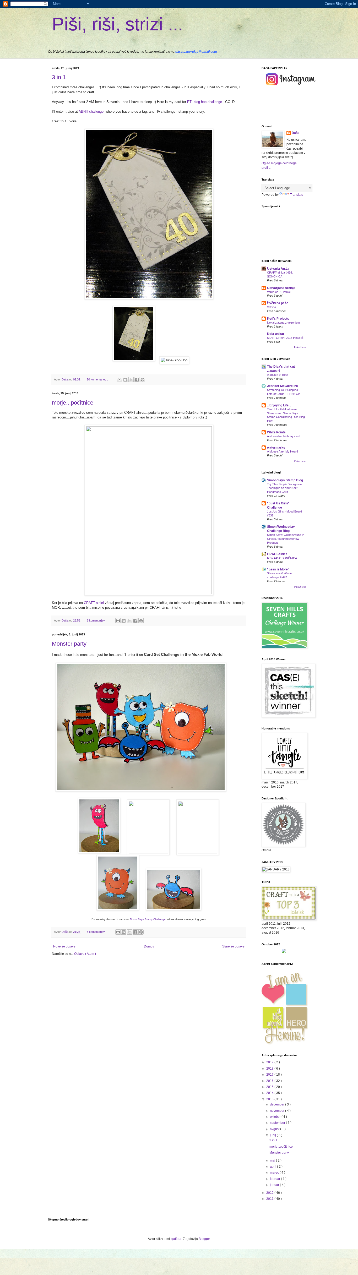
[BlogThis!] (125, 379)
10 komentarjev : (98, 379)
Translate (296, 195)
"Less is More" (278, 569)
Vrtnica (271, 307)
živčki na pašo (277, 303)
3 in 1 (59, 77)
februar (275, 1179)
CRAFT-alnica (277, 554)
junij (273, 1135)
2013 (270, 1099)
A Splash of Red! (277, 374)
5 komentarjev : (97, 620)
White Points (276, 432)
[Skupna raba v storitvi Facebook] (136, 379)
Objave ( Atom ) (85, 954)
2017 (270, 1074)
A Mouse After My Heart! (282, 451)
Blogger (204, 1239)
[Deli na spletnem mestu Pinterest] (142, 379)
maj (273, 1160)
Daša (296, 133)
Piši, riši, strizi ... (117, 24)
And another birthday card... (284, 436)
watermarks (276, 447)
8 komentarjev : (97, 931)
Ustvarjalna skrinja (281, 288)
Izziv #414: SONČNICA (282, 558)
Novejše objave (64, 946)
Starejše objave (233, 946)
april (273, 1166)
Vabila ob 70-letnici (278, 291)
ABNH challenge (91, 111)
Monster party (69, 643)
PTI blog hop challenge (204, 102)
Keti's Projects (278, 318)
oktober (275, 1117)
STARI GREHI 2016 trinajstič (285, 337)
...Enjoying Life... (279, 405)
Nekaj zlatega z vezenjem (283, 322)
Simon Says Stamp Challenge (147, 919)
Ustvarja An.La (278, 268)
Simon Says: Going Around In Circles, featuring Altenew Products (285, 538)
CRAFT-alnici (94, 603)
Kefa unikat (275, 334)
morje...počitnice (72, 402)
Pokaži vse (300, 347)
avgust (275, 1129)
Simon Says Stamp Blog (285, 480)
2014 (270, 1093)
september (278, 1123)
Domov (149, 946)
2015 (270, 1087)
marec (275, 1172)
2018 (270, 1068)
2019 (270, 1062)
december (277, 1104)
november (277, 1111)
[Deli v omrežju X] (131, 379)
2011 (270, 1199)
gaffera (176, 1239)
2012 (270, 1193)
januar (275, 1185)
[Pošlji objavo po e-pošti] (119, 379)
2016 (270, 1081)
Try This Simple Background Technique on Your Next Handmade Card (285, 488)
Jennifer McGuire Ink (282, 386)
